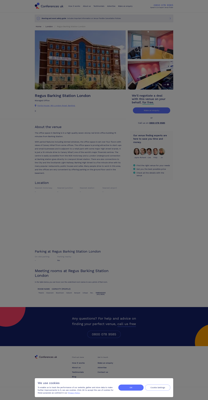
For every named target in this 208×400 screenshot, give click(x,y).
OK (131, 387)
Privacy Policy (74, 393)
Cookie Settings (157, 387)
